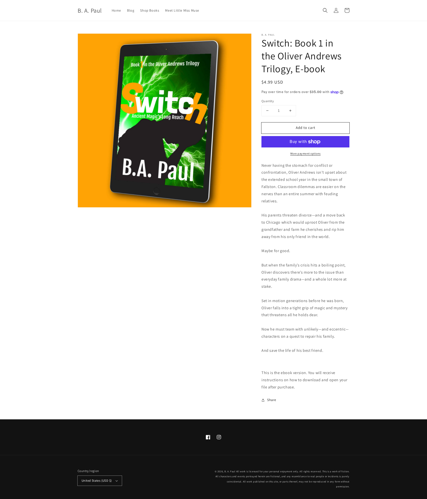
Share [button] (271, 400)
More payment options (305, 153)
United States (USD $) (97, 480)
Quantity (267, 101)
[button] (325, 10)
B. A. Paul (229, 471)
